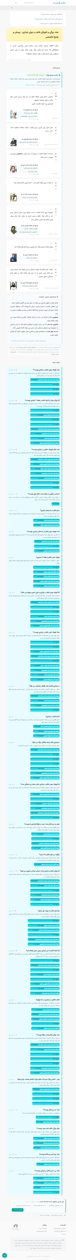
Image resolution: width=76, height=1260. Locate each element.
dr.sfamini (55, 260)
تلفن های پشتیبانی (41, 1231)
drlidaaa (56, 118)
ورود (16, 3)
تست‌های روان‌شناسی (60, 1231)
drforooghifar (54, 234)
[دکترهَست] (59, 3)
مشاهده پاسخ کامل (30, 85)
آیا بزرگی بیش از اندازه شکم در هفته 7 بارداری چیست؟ (48, 19)
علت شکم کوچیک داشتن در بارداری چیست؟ (51, 24)
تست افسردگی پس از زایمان (23, 1206)
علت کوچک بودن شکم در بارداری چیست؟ (51, 14)
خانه (65, 1215)
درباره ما (63, 1234)
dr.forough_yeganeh (52, 288)
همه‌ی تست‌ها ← (17, 1210)
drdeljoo (55, 173)
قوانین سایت (43, 1228)
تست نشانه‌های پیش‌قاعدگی (56, 1206)
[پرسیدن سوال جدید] (4, 1255)
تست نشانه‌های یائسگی (39, 1206)
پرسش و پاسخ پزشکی (56, 1215)
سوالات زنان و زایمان (45, 1215)
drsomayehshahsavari (52, 144)
